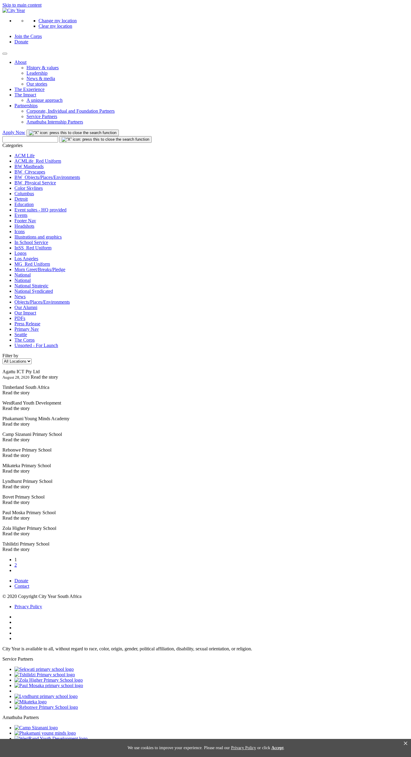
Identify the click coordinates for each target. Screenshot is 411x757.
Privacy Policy (28, 606)
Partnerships (26, 105)
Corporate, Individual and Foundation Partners (70, 111)
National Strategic (31, 285)
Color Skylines (28, 188)
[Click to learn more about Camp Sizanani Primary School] (36, 727)
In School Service (31, 242)
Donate (21, 41)
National (22, 274)
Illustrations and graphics (38, 236)
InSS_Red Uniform (32, 247)
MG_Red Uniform (32, 264)
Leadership (37, 73)
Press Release (27, 323)
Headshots (24, 226)
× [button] (405, 743)
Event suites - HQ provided (40, 209)
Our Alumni (25, 307)
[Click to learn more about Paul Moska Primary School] (48, 685)
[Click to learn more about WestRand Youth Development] (51, 738)
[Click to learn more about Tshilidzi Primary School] (44, 674)
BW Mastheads (29, 166)
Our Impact (25, 312)
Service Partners (41, 116)
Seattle (20, 334)
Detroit (21, 199)
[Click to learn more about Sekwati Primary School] (44, 669)
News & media (40, 78)
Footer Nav (25, 220)
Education (24, 204)
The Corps (24, 340)
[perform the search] (72, 133)
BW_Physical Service (35, 182)
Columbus (24, 193)
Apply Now (13, 132)
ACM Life (24, 155)
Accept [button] (277, 748)
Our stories (36, 83)
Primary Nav (26, 329)
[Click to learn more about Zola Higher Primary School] (48, 680)
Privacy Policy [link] (243, 748)
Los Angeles (26, 258)
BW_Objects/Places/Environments (47, 177)
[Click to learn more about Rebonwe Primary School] (46, 707)
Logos (20, 253)
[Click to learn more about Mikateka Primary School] (30, 701)
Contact (21, 586)
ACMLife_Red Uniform (37, 161)
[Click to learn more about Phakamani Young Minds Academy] (45, 733)
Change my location (58, 20)
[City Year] (13, 10)
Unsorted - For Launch (36, 345)
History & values (42, 67)
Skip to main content (22, 5)
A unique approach (44, 100)
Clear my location (55, 26)
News (20, 296)
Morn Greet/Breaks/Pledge (39, 269)
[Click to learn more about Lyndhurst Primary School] (46, 696)
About (20, 62)
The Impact (25, 94)
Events (20, 215)
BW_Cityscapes (29, 171)
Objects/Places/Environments (42, 302)
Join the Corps (28, 36)
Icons (19, 231)
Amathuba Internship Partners (54, 121)
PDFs (19, 318)
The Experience (29, 89)
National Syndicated (33, 291)
